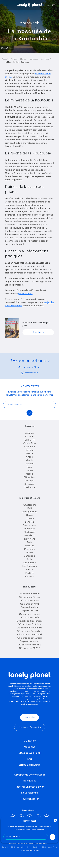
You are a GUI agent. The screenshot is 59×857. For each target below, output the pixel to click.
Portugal (29, 481)
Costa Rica (29, 443)
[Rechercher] (48, 5)
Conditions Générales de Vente (45, 847)
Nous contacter (29, 799)
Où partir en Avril (29, 604)
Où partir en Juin (30, 611)
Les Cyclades (29, 512)
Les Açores (29, 563)
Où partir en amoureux (29, 638)
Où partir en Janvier (29, 594)
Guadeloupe (29, 525)
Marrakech (30, 23)
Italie (29, 467)
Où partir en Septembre (29, 621)
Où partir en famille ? (29, 645)
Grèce (29, 457)
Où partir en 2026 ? (29, 648)
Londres (29, 522)
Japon (29, 470)
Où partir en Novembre (29, 628)
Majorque (29, 529)
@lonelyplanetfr (31, 373)
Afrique (14, 59)
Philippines (29, 477)
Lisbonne (30, 518)
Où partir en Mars (29, 601)
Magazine (29, 747)
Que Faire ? (46, 59)
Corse (29, 515)
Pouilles (29, 546)
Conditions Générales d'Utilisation (16, 847)
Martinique (29, 532)
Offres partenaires (29, 765)
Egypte (29, 450)
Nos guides (29, 717)
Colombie (29, 447)
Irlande (29, 460)
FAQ (29, 759)
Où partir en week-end (29, 635)
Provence (29, 549)
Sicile (29, 559)
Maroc (23, 59)
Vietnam (29, 576)
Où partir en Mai (29, 607)
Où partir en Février (29, 597)
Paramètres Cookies (31, 850)
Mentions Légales (16, 843)
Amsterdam (29, 505)
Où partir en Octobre (29, 624)
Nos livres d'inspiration (29, 727)
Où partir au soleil (30, 641)
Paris (29, 542)
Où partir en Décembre (29, 631)
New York (29, 539)
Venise (29, 569)
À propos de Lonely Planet (29, 775)
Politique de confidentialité (36, 843)
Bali (29, 508)
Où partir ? (29, 741)
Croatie (29, 436)
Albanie (29, 433)
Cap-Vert (29, 440)
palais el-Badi (25, 294)
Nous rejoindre (29, 793)
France (29, 453)
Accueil (5, 59)
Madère (29, 573)
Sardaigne (29, 556)
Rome (29, 552)
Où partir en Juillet (29, 614)
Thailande (29, 487)
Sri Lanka (29, 484)
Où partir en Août (29, 618)
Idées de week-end (29, 753)
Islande (29, 464)
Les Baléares (29, 566)
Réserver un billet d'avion (29, 787)
